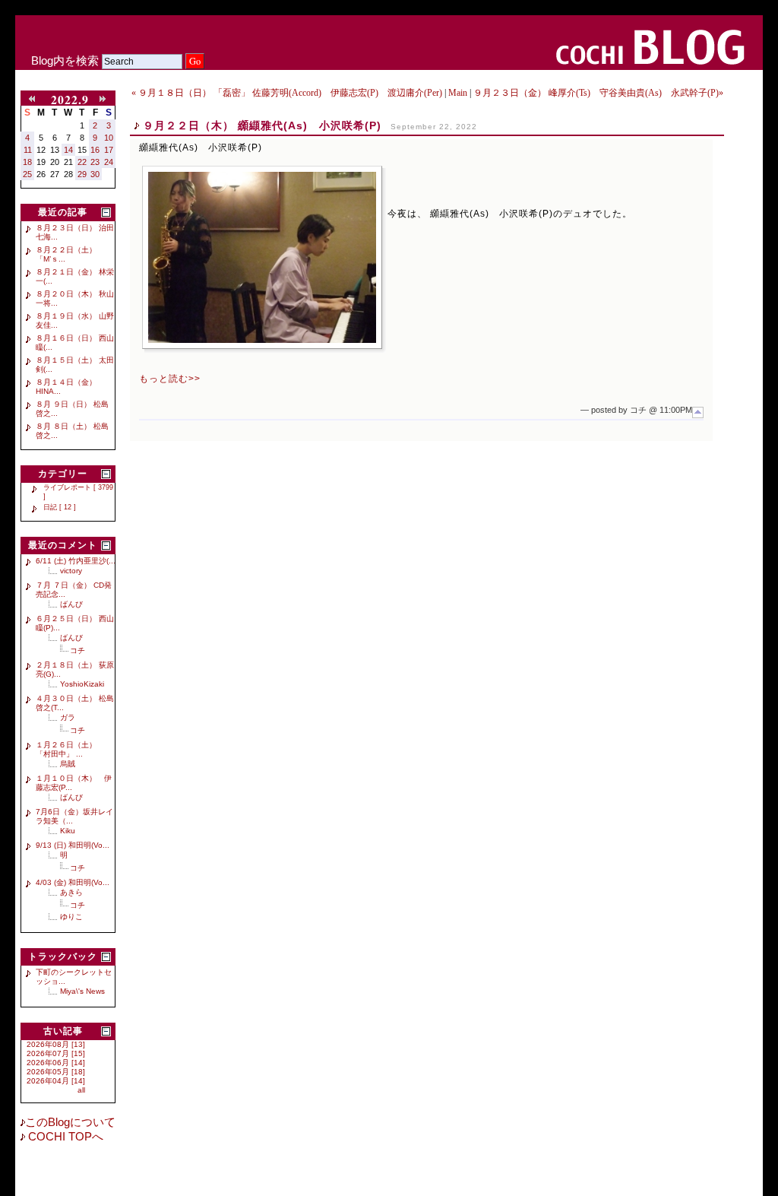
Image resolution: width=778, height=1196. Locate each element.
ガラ (67, 717)
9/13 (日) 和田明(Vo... (72, 845)
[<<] (35, 99)
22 (82, 162)
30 (95, 174)
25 (27, 174)
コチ (77, 650)
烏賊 (67, 764)
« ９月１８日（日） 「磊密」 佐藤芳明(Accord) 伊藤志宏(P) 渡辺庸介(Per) (286, 92)
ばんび (71, 604)
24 (108, 162)
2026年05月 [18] (56, 1072)
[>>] (105, 99)
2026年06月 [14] (56, 1062)
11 (28, 149)
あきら (71, 892)
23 (95, 162)
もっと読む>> (170, 378)
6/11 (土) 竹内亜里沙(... (75, 561)
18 (27, 162)
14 (68, 149)
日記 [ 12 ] (59, 507)
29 (82, 174)
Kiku (67, 830)
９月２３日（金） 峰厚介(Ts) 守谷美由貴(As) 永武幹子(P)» (598, 92)
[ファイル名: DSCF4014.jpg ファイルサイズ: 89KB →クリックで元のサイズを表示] (262, 257)
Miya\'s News (82, 991)
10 (108, 137)
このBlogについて (70, 1122)
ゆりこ (71, 916)
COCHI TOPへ (64, 1137)
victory (71, 570)
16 (95, 149)
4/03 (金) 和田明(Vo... (72, 882)
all (81, 1090)
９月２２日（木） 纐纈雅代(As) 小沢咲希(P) (262, 125)
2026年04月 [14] (56, 1081)
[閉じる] (106, 212)
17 (108, 149)
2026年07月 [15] (56, 1053)
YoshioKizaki (82, 684)
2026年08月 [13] (56, 1044)
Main (457, 92)
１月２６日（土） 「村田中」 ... (70, 749)
